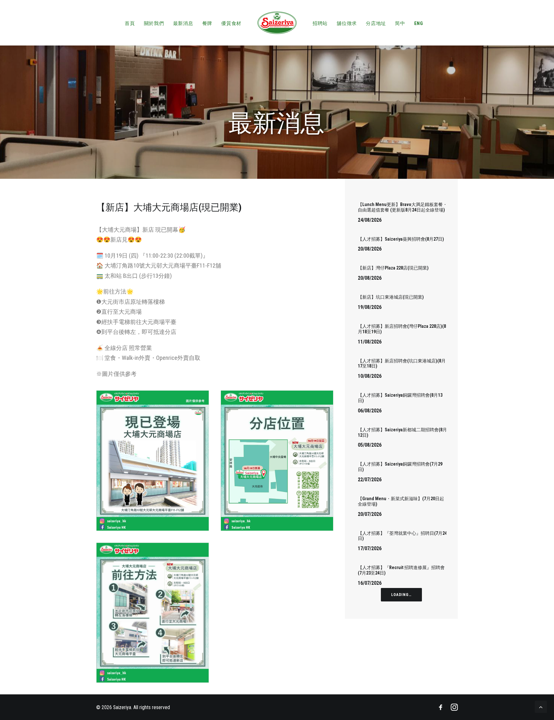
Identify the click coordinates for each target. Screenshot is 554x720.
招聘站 (320, 23)
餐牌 (207, 23)
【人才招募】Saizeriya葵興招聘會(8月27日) (401, 239)
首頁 (130, 23)
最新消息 (183, 23)
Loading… (401, 594)
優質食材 (231, 23)
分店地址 (376, 23)
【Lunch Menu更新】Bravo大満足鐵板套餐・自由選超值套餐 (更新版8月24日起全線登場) (402, 207)
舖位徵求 (347, 23)
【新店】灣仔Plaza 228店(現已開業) (393, 267)
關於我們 (154, 23)
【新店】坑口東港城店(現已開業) (391, 297)
